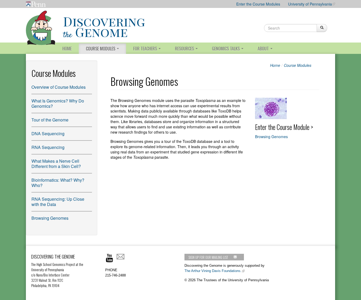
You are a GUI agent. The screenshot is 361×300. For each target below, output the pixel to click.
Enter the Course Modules (258, 4)
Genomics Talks (226, 48)
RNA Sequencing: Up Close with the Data (57, 201)
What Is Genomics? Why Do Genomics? (57, 103)
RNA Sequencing (47, 147)
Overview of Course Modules (58, 87)
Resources (185, 48)
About (264, 48)
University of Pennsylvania (310, 4)
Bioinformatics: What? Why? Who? (57, 182)
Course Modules (101, 48)
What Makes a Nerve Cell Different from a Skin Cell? (56, 163)
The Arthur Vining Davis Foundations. (213, 271)
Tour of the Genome (49, 120)
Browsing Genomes (49, 218)
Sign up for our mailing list (208, 257)
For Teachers (145, 48)
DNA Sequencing (47, 133)
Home (67, 48)
